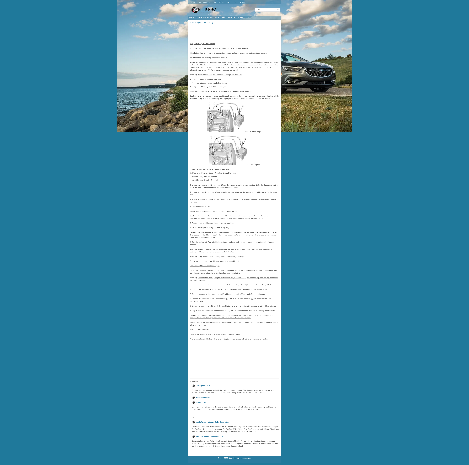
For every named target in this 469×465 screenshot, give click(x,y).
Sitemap (242, 2)
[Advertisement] (234, 33)
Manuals (192, 2)
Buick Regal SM (218, 2)
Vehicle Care (226, 18)
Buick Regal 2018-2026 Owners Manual (204, 18)
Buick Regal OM (204, 2)
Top (235, 2)
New (228, 2)
